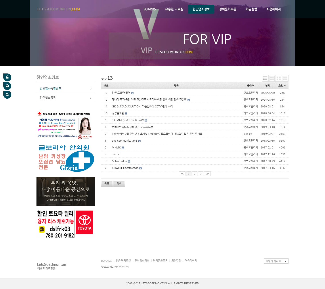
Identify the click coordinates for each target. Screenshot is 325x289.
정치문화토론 (227, 9)
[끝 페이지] (207, 173)
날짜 (267, 85)
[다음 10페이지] (200, 173)
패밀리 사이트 (273, 261)
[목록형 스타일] (265, 78)
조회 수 (282, 85)
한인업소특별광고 (50, 88)
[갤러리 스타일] (278, 78)
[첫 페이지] (182, 173)
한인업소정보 (201, 9)
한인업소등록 (48, 97)
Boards (149, 9)
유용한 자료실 (174, 9)
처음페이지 (273, 9)
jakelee (247, 133)
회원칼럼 (251, 9)
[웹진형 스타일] (272, 78)
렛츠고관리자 (250, 92)
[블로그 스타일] (285, 78)
